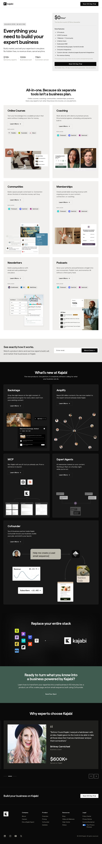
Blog (63, 816)
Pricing (44, 819)
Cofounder (45, 822)
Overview (45, 816)
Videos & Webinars (68, 819)
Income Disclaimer (89, 822)
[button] (91, 776)
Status (64, 825)
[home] (8, 3)
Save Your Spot (51, 694)
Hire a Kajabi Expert (28, 822)
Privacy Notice (87, 819)
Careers (24, 819)
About (24, 816)
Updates (45, 825)
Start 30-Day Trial (75, 64)
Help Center (66, 822)
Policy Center (87, 816)
